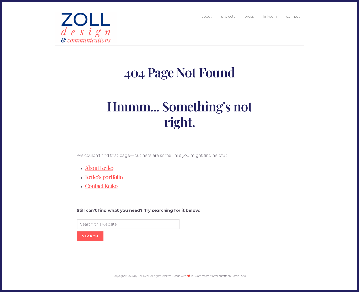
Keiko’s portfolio (104, 177)
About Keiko (99, 168)
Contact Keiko (101, 186)
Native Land (238, 275)
